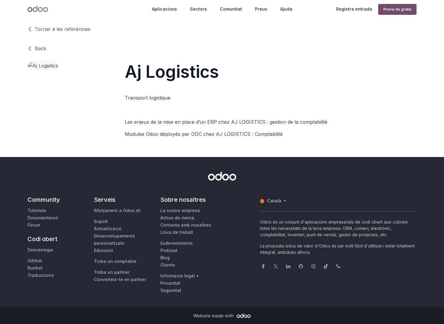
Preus (261, 8)
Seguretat (170, 290)
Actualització (107, 228)
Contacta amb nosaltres (185, 224)
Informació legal (177, 275)
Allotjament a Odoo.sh (117, 210)
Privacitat (170, 283)
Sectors (198, 8)
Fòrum (33, 224)
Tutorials (36, 210)
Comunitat (231, 8)
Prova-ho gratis (397, 9)
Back (40, 48)
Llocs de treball (176, 232)
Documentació (42, 217)
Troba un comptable (115, 261)
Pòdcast (169, 250)
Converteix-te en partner (120, 279)
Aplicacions (164, 8)
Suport (101, 221)
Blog (165, 257)
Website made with (214, 315)
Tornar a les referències (62, 29)
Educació (103, 250)
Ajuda (286, 8)
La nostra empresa (180, 210)
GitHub (34, 260)
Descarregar (40, 249)
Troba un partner (112, 272)
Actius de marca (177, 217)
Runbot (35, 267)
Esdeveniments (176, 243)
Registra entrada (354, 8)
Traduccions (40, 275)
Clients (167, 264)
